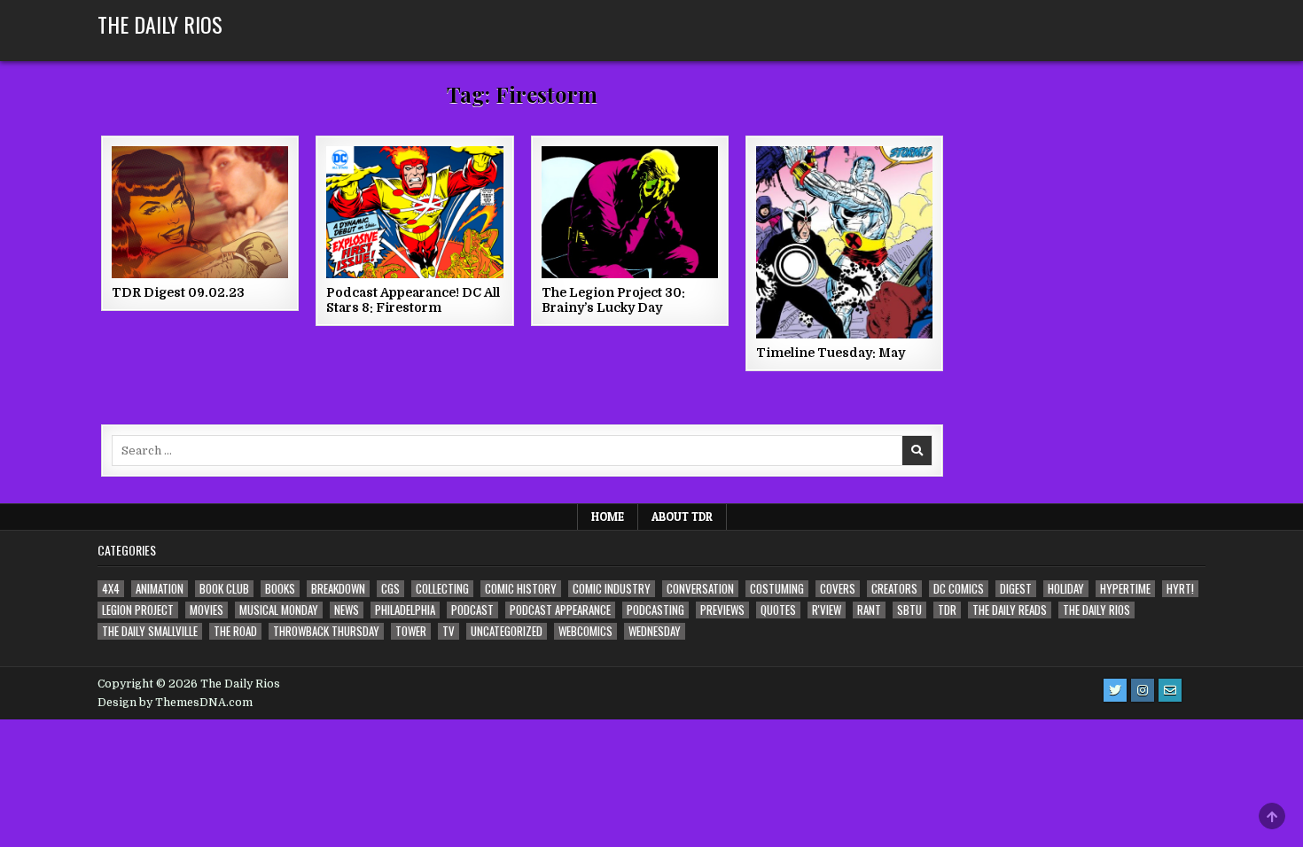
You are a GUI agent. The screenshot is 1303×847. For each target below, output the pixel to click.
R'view (826, 610)
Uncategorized (506, 631)
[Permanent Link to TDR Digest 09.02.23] (200, 212)
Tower (410, 631)
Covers (837, 588)
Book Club (224, 588)
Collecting (442, 588)
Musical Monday (278, 610)
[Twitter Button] (1115, 690)
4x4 (111, 588)
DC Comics (958, 588)
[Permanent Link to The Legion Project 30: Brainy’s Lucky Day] (630, 212)
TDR (947, 610)
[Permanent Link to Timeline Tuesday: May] (844, 242)
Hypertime (1125, 588)
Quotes (778, 610)
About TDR (682, 516)
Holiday (1066, 588)
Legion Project (138, 610)
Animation (159, 588)
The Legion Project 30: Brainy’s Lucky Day (613, 300)
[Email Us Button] (1170, 690)
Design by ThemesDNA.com (175, 702)
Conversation (700, 588)
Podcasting (655, 610)
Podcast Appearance (560, 610)
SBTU (909, 610)
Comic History (521, 588)
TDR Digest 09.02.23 (178, 292)
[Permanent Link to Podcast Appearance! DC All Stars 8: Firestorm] (414, 212)
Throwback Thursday (326, 631)
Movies (206, 610)
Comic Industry (612, 588)
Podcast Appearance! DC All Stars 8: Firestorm (413, 300)
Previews (722, 610)
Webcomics (585, 631)
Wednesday (654, 631)
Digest (1016, 588)
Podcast (472, 610)
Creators (894, 588)
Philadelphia (405, 610)
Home (607, 516)
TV (448, 631)
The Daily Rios (160, 24)
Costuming (777, 588)
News (346, 610)
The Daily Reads (1009, 610)
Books (280, 588)
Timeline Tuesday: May (830, 353)
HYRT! (1180, 588)
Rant (869, 610)
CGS (390, 588)
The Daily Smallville (150, 631)
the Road (235, 631)
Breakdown (338, 588)
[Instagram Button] (1142, 690)
